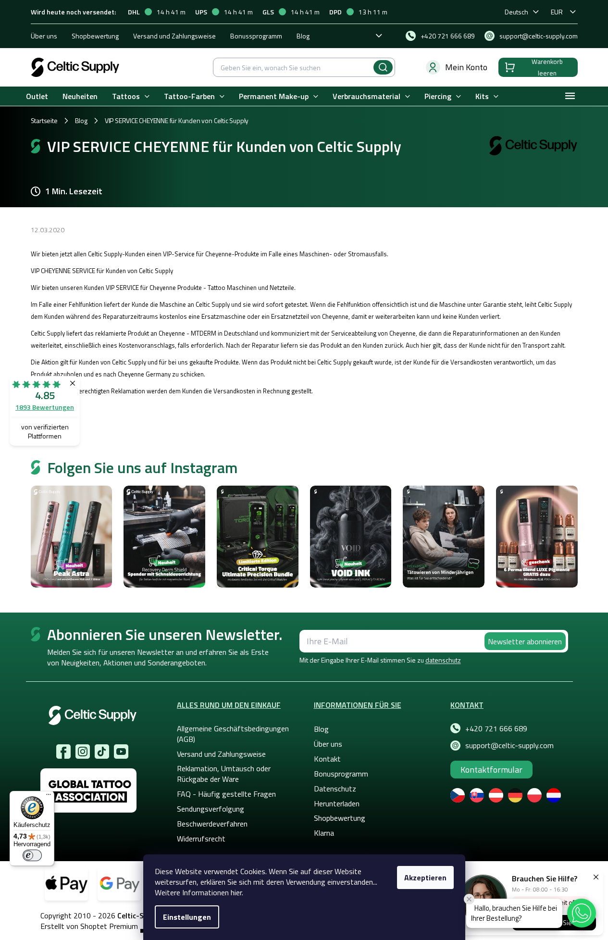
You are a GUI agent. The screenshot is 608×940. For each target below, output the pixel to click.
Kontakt (327, 758)
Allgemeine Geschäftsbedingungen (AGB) (233, 733)
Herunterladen (337, 803)
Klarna (324, 832)
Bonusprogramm (341, 773)
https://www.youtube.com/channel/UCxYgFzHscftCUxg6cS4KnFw (121, 751)
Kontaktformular (491, 769)
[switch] (32, 855)
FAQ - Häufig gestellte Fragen (226, 794)
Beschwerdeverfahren (212, 823)
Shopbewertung (95, 36)
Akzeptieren (425, 877)
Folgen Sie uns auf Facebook (63, 751)
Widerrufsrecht (201, 838)
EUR (557, 12)
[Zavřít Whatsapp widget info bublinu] (469, 899)
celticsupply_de (82, 751)
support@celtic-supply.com (509, 745)
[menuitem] (37, 96)
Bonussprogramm (256, 36)
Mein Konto (466, 67)
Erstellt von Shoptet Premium (89, 926)
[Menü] (48, 796)
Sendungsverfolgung (210, 808)
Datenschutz (335, 788)
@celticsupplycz (102, 751)
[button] (581, 913)
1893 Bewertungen (44, 407)
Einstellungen (187, 917)
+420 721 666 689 (496, 728)
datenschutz (443, 660)
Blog (303, 36)
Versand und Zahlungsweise (174, 36)
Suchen (383, 67)
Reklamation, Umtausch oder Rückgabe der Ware (224, 773)
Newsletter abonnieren (525, 641)
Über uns (44, 36)
